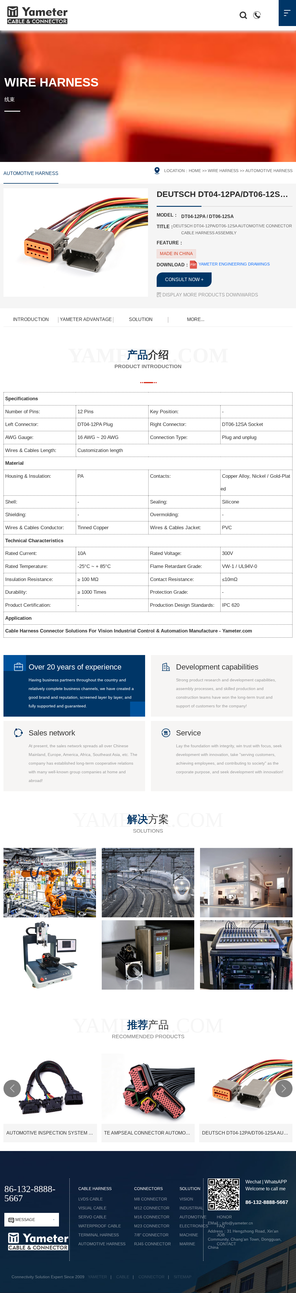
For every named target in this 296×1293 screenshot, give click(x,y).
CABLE (122, 1276)
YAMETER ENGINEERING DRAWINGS (233, 264)
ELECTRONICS (194, 1226)
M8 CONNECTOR (150, 1199)
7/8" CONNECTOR (151, 1235)
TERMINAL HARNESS (98, 1235)
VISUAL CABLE (92, 1208)
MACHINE (189, 1235)
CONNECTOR (151, 1276)
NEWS (223, 1199)
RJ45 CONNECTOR (152, 1244)
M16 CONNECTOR (151, 1217)
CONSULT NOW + (184, 279)
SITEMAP (182, 1276)
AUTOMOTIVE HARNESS (30, 173)
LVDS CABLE (90, 1199)
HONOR (224, 1217)
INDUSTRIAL (192, 1208)
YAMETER (97, 1276)
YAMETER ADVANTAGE (86, 319)
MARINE (187, 1244)
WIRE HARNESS (223, 170)
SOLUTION (141, 319)
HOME (195, 170)
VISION (186, 1199)
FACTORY (226, 1208)
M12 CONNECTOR (151, 1208)
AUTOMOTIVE (193, 1217)
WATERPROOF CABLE (99, 1226)
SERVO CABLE (92, 1217)
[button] (12, 1088)
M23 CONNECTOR (151, 1226)
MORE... (195, 319)
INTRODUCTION (31, 319)
